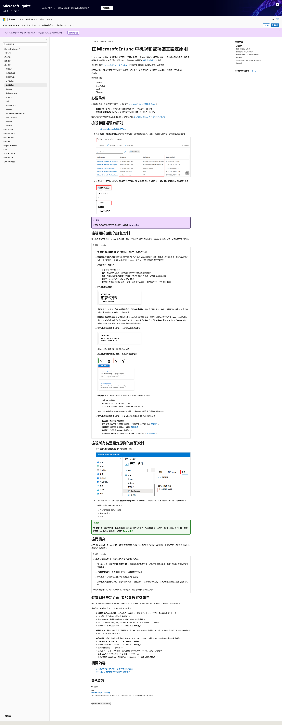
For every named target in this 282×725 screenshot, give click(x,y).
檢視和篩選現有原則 (243, 49)
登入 (277, 19)
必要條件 (239, 46)
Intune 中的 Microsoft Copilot (114, 65)
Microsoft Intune (105, 42)
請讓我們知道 (73, 33)
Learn (94, 42)
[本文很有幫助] (252, 70)
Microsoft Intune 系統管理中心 (141, 104)
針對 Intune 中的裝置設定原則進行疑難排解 (113, 672)
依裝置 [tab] (95, 554)
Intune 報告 (134, 225)
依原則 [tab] (95, 245)
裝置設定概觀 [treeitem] (10, 73)
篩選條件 (154, 424)
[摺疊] (47, 40)
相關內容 (239, 63)
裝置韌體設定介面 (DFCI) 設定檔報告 (248, 60)
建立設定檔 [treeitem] (10, 81)
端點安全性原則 (149, 60)
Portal (266, 25)
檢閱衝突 (239, 57)
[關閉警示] (277, 4)
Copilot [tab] (103, 245)
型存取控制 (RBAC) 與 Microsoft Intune (149, 117)
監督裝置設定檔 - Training (100, 693)
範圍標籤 (134, 427)
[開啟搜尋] (273, 19)
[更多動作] (189, 42)
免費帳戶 (275, 25)
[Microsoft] (4, 19)
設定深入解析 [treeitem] (10, 77)
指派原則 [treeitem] (9, 89)
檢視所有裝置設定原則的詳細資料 (247, 54)
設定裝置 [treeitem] (9, 69)
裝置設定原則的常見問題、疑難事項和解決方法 (114, 669)
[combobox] (25, 44)
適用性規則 (151, 433)
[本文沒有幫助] (255, 70)
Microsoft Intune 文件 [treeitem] (12, 49)
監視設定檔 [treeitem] (10, 85)
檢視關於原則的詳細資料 (244, 52)
